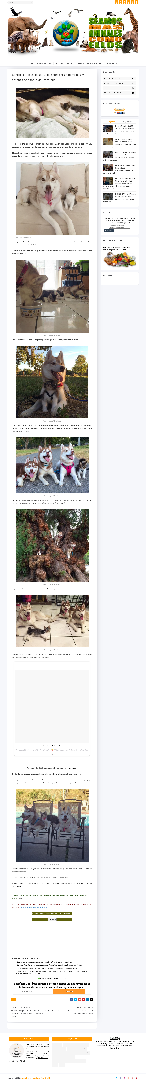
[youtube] (132, 2)
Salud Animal (80, 1061)
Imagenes (75, 1053)
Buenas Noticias (44, 64)
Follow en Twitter (112, 78)
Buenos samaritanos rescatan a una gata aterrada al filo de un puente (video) (45, 962)
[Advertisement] (52, 759)
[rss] (128, 2)
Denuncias (71, 64)
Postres (71, 1057)
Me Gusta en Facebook (113, 83)
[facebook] (120, 2)
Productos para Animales (63, 1061)
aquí (20, 898)
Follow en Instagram (113, 93)
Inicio (31, 64)
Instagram (72, 768)
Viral (80, 64)
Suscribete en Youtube (114, 88)
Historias (59, 64)
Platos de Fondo (59, 1057)
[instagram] (124, 2)
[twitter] (116, 2)
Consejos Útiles (94, 64)
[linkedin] (17, 1061)
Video (55, 1065)
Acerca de (111, 64)
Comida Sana (83, 1045)
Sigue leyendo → (42, 1058)
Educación (82, 1049)
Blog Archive (128, 122)
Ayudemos (57, 1045)
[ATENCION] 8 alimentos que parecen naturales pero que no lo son (118, 248)
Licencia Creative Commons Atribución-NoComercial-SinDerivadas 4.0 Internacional (115, 1045)
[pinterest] (136, 2)
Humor (66, 1053)
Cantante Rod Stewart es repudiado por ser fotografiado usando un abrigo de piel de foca (49, 965)
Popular (111, 122)
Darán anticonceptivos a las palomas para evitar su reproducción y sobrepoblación (47, 968)
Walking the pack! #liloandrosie (52, 746)
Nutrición (85, 1053)
